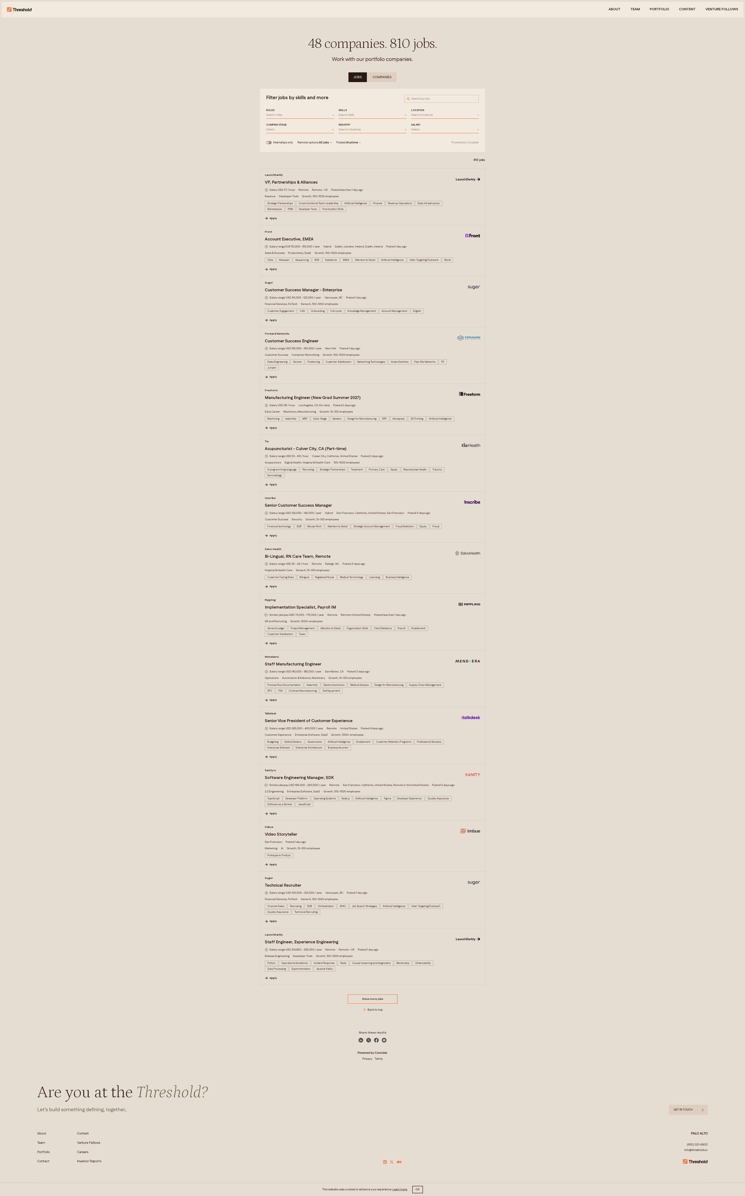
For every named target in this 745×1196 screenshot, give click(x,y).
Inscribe (270, 498)
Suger (269, 283)
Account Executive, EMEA (289, 239)
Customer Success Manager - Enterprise (303, 290)
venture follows (721, 9)
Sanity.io (270, 770)
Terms (379, 1059)
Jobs (357, 77)
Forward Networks (277, 334)
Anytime (352, 143)
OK (418, 1189)
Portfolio (659, 9)
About (614, 9)
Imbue (269, 827)
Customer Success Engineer (292, 341)
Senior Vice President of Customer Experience (309, 721)
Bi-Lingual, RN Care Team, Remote (298, 556)
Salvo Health (273, 549)
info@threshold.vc (696, 1150)
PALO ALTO (699, 1133)
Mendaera (272, 657)
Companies (382, 77)
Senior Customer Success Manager (298, 505)
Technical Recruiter (283, 885)
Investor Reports (89, 1161)
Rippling (270, 600)
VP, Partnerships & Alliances (291, 182)
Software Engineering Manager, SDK (299, 778)
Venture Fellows (88, 1143)
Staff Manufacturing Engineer (293, 664)
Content (687, 9)
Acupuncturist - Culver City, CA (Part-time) (306, 449)
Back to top (375, 1010)
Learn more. (400, 1189)
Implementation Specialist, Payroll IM (300, 607)
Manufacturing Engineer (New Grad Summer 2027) (313, 398)
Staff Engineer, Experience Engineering (301, 942)
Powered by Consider (465, 143)
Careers (82, 1152)
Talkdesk (270, 714)
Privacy (367, 1059)
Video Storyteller (281, 834)
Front (268, 232)
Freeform (271, 390)
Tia (267, 441)
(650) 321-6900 (697, 1145)
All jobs (324, 143)
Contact (43, 1161)
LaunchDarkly (274, 175)
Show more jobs (372, 999)
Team (635, 9)
